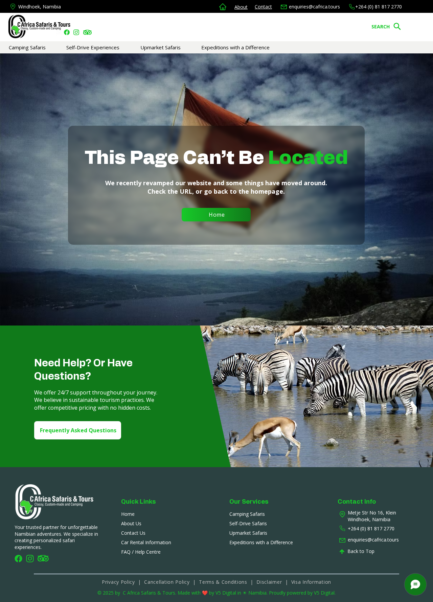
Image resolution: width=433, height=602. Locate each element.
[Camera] (66, 32)
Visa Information (311, 582)
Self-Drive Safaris (248, 523)
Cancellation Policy (166, 582)
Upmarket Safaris (248, 533)
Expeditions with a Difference (261, 542)
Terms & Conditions (224, 582)
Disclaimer (270, 582)
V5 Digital (226, 592)
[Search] (397, 26)
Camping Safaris (247, 514)
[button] (37, 47)
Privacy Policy (118, 582)
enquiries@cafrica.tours (314, 6)
